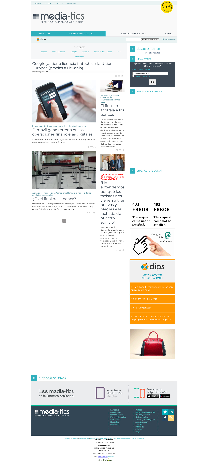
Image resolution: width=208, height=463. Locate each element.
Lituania (85, 52)
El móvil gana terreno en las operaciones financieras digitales (62, 132)
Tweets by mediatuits (152, 53)
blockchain (79, 57)
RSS (58, 3)
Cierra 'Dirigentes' (141, 307)
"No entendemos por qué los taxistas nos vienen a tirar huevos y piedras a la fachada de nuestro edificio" (112, 202)
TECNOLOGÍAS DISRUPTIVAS (132, 34)
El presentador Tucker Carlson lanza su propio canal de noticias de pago (151, 318)
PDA (49, 3)
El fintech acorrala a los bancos (112, 110)
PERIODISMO (44, 34)
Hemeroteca (74, 438)
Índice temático (84, 438)
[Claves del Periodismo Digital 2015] (152, 243)
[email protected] (103, 456)
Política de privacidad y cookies (126, 438)
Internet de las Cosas (103, 52)
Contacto (111, 456)
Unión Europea (58, 52)
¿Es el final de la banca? (54, 199)
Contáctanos (71, 3)
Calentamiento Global (81, 34)
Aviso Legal (141, 438)
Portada (66, 438)
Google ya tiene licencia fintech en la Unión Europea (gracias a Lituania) (72, 65)
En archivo (37, 3)
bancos (44, 52)
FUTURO (168, 34)
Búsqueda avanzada (169, 39)
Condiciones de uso (142, 76)
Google (74, 52)
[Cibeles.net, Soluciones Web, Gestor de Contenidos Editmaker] (104, 460)
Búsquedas (103, 438)
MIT (119, 52)
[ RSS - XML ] (112, 438)
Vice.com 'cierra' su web (144, 298)
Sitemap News (94, 438)
